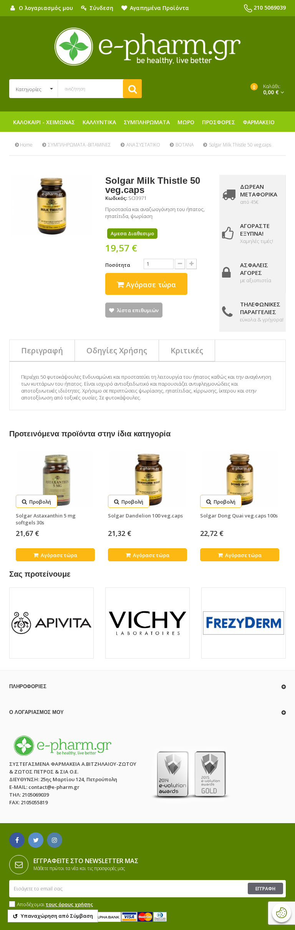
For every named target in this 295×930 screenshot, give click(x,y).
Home (26, 144)
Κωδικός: (116, 198)
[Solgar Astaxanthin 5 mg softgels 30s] (55, 479)
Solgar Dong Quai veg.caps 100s (239, 515)
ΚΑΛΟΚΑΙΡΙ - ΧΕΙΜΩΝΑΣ (44, 122)
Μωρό (185, 122)
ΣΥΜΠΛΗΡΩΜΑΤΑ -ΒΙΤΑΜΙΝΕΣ (79, 144)
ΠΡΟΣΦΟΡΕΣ (218, 122)
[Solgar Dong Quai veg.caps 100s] (239, 479)
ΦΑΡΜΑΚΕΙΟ (259, 122)
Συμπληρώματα (147, 122)
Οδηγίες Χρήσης (116, 350)
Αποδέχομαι (55, 904)
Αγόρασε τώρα (58, 555)
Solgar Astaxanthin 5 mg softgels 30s (46, 519)
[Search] (132, 88)
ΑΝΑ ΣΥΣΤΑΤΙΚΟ (143, 144)
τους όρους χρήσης (69, 904)
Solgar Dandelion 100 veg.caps (145, 515)
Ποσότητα (117, 264)
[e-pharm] (147, 47)
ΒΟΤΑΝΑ (185, 144)
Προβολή (39, 501)
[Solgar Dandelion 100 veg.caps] (147, 479)
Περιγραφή (42, 350)
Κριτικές (187, 350)
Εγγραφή (265, 888)
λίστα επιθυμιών (138, 310)
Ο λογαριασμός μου (36, 712)
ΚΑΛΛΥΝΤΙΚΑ (99, 122)
